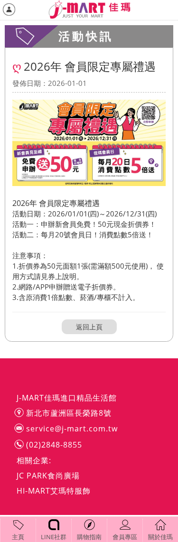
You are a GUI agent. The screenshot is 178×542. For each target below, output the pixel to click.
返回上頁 (89, 326)
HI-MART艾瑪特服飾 (54, 491)
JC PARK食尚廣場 (48, 475)
